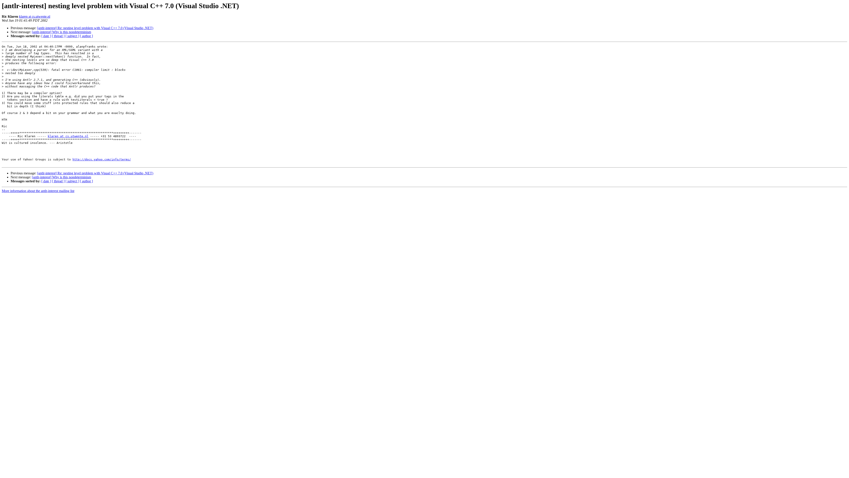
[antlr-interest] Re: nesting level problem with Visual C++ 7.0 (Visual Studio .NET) (95, 28)
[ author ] (86, 36)
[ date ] (46, 36)
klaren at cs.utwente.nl (34, 16)
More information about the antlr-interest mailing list (38, 191)
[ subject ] (72, 36)
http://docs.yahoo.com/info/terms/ (102, 159)
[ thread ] (58, 36)
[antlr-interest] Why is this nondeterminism (61, 32)
